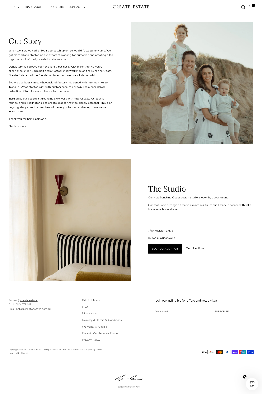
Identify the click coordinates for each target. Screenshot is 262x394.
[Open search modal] (243, 7)
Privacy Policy (91, 340)
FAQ (85, 307)
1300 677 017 (22, 304)
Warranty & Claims (94, 327)
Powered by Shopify (18, 353)
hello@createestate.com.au (33, 309)
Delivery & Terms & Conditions (102, 320)
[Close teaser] (245, 377)
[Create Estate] (131, 7)
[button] (252, 384)
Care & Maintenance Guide (100, 333)
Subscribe (222, 311)
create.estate (29, 300)
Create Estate (35, 349)
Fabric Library (91, 300)
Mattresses (89, 313)
